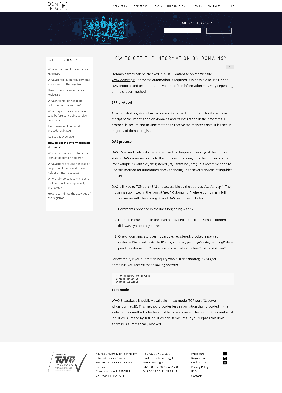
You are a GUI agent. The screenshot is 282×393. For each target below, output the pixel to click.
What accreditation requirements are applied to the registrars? (69, 82)
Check (219, 30)
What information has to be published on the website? (65, 103)
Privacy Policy (199, 367)
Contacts (196, 376)
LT (232, 6)
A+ (230, 67)
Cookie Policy (199, 362)
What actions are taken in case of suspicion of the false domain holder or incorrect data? (69, 168)
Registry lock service (61, 136)
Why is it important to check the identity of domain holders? (68, 155)
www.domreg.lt (123, 80)
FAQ (194, 371)
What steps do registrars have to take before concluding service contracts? (68, 115)
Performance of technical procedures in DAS (64, 128)
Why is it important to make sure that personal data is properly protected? (68, 183)
